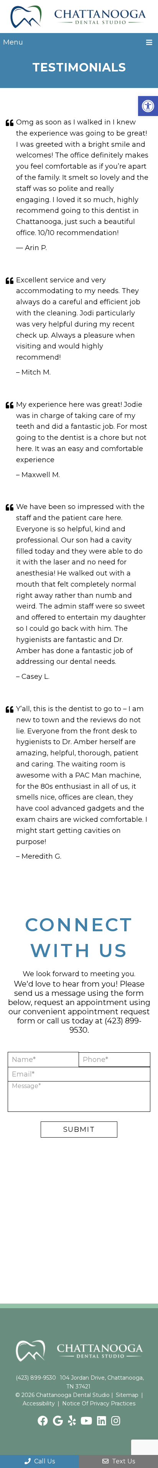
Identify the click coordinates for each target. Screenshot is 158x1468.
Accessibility (39, 1403)
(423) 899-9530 (36, 1377)
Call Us (44, 1461)
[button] (148, 106)
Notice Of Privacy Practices (98, 1403)
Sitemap (127, 1395)
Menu (13, 42)
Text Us (122, 1461)
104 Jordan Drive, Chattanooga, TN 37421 (102, 1382)
